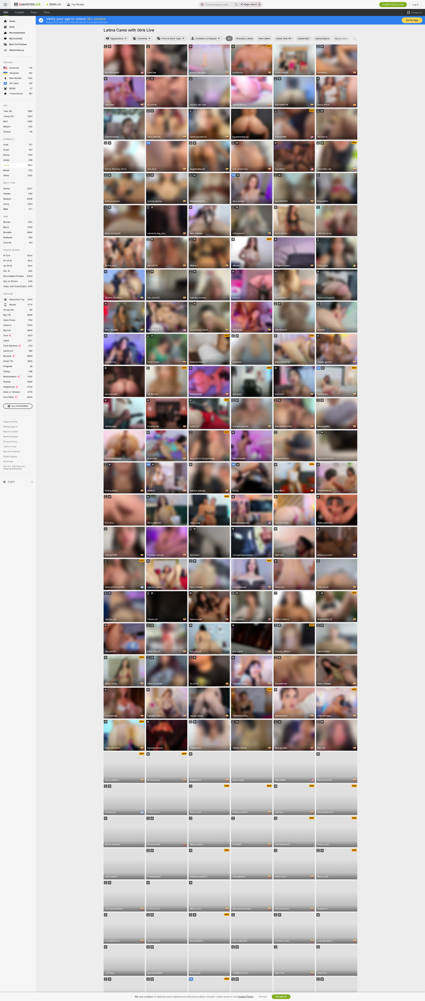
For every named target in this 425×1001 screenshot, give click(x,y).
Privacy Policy (10, 441)
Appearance (117, 38)
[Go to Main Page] (27, 4)
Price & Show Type (171, 38)
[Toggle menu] (5, 4)
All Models (8, 461)
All (229, 38)
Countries (142, 38)
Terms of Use (9, 446)
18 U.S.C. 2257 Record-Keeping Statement (14, 467)
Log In (415, 4)
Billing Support (10, 427)
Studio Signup (10, 456)
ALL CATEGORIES (20, 406)
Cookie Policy (245, 996)
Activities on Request (206, 38)
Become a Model (11, 451)
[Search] (236, 4)
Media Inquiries (10, 437)
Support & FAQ (10, 422)
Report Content (10, 432)
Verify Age (412, 20)
